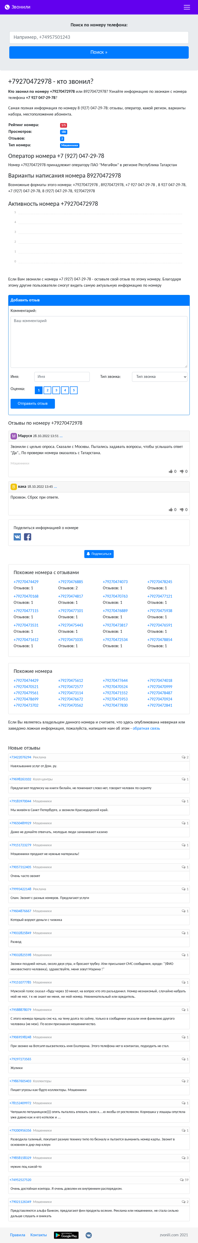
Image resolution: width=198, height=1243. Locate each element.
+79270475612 (70, 681)
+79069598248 (20, 1037)
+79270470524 (115, 687)
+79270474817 (70, 596)
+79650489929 (20, 823)
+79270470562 (70, 706)
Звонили (20, 7)
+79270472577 (70, 687)
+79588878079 (20, 1010)
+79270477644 (115, 681)
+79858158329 (20, 1158)
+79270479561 (26, 693)
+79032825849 (20, 933)
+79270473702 (26, 706)
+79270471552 (115, 693)
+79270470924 (159, 699)
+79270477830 (115, 706)
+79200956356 (20, 1131)
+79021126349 (20, 1202)
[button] (99, 52)
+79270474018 (159, 681)
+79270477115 (26, 611)
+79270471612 (26, 640)
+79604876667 (20, 911)
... (61, 436)
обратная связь (146, 729)
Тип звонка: (110, 377)
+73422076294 (20, 757)
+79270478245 (159, 582)
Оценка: (18, 389)
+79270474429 (26, 582)
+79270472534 (115, 640)
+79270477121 (159, 596)
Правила (17, 1235)
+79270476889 (115, 611)
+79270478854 (159, 640)
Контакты (38, 1235)
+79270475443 (70, 625)
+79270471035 (70, 640)
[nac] (187, 7)
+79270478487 (159, 693)
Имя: (15, 377)
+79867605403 (20, 1081)
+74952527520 (20, 1180)
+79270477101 (70, 611)
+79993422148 (20, 889)
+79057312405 (20, 867)
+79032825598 (20, 955)
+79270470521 (26, 687)
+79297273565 (20, 1059)
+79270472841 (159, 706)
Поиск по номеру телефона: (99, 25)
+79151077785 (20, 983)
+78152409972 (20, 1103)
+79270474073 (115, 582)
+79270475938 (159, 611)
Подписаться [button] (101, 554)
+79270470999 (159, 687)
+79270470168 (26, 596)
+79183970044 (20, 801)
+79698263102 (20, 779)
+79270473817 (115, 625)
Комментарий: (23, 311)
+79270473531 (26, 625)
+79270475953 (115, 699)
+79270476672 (70, 699)
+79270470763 (115, 596)
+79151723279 (20, 845)
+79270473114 (70, 693)
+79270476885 (70, 582)
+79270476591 (159, 625)
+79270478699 (26, 699)
